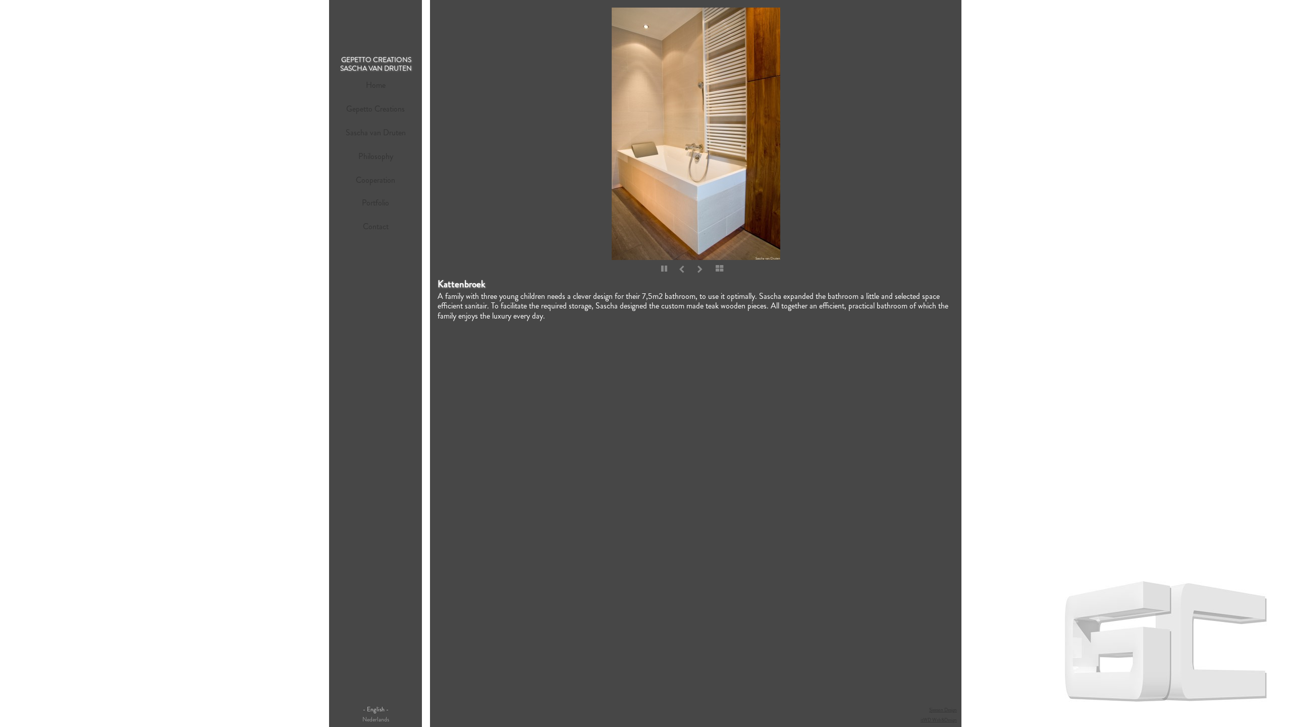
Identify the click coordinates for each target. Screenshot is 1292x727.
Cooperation (375, 180)
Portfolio (375, 203)
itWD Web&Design (939, 719)
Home (376, 85)
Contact (376, 226)
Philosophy (375, 156)
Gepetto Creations (375, 109)
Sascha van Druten (376, 132)
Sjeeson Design (943, 709)
